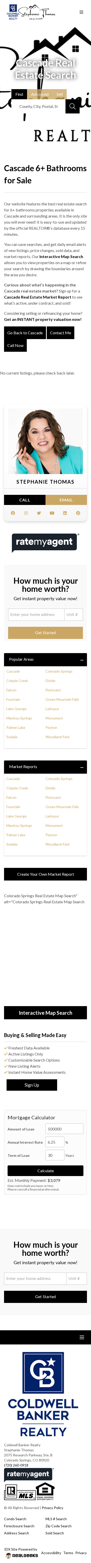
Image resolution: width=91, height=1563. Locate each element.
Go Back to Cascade (25, 332)
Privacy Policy (52, 1508)
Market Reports (23, 766)
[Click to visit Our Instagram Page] (26, 513)
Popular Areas (21, 659)
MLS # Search (56, 1519)
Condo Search (15, 1519)
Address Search (16, 1533)
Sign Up (32, 1085)
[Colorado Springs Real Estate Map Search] (45, 956)
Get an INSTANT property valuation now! (43, 319)
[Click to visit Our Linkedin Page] (65, 513)
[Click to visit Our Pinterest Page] (78, 513)
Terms (68, 1553)
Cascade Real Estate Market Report (37, 297)
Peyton (51, 727)
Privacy (81, 1553)
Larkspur (52, 709)
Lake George (16, 709)
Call (24, 499)
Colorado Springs (59, 671)
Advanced (40, 94)
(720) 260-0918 (16, 1465)
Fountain (13, 699)
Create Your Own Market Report (45, 874)
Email (66, 499)
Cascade (13, 671)
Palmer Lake (15, 727)
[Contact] (77, 1524)
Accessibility (51, 1553)
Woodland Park (58, 737)
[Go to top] (77, 1535)
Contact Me (60, 332)
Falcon (11, 690)
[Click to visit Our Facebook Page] (13, 513)
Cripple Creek (17, 680)
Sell (60, 94)
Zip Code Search (59, 1526)
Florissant (53, 690)
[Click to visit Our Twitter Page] (39, 513)
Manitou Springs (19, 718)
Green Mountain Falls (62, 699)
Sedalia (11, 737)
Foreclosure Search (19, 1526)
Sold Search (55, 1533)
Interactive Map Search (61, 256)
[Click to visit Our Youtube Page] (52, 513)
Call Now (15, 345)
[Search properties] (72, 106)
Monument (54, 718)
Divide (50, 680)
